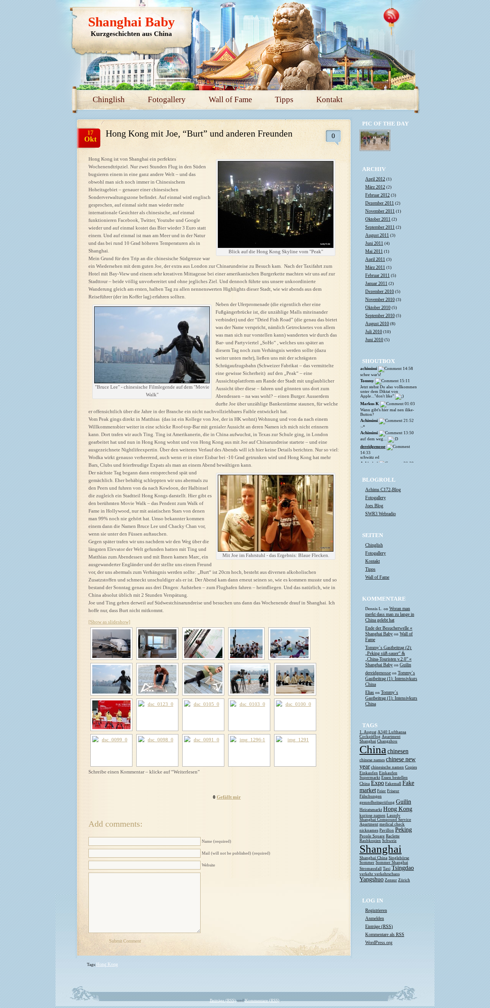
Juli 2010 (373, 331)
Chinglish (109, 99)
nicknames (368, 830)
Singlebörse (399, 858)
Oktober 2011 (377, 219)
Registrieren (376, 910)
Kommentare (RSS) (262, 1000)
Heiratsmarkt (370, 810)
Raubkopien (370, 841)
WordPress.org (378, 942)
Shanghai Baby (131, 22)
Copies (411, 767)
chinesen (397, 751)
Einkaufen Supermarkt (378, 775)
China (372, 749)
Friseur (393, 791)
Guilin (405, 665)
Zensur (391, 880)
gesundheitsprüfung (377, 802)
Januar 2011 (376, 283)
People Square (372, 836)
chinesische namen (387, 767)
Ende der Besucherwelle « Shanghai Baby (388, 631)
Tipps (284, 99)
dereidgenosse (372, 446)
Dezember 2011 (379, 203)
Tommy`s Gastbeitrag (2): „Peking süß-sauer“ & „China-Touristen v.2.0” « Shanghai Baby (388, 656)
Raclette (393, 836)
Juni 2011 (374, 243)
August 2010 (377, 323)
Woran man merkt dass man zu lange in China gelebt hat (389, 614)
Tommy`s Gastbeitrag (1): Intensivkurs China (391, 678)
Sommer (366, 862)
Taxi (386, 868)
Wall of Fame (230, 99)
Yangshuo (371, 879)
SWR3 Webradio (380, 513)
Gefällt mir (229, 797)
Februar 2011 (377, 275)
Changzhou (387, 741)
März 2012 (375, 187)
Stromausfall (370, 868)
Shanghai (380, 849)
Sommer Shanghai (392, 862)
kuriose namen (372, 815)
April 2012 (375, 179)
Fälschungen (370, 796)
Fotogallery (167, 99)
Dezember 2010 (379, 291)
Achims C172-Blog (383, 489)
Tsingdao (403, 868)
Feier (381, 791)
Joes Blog (374, 505)
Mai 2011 (374, 251)
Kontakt (329, 99)
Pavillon (386, 830)
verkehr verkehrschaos (379, 874)
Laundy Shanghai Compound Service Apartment (385, 819)
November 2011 (380, 211)
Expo (377, 783)
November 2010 (380, 299)
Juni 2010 (374, 339)
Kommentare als (384, 934)
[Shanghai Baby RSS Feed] (392, 15)
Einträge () (379, 926)
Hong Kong (107, 964)
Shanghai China (373, 858)
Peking (403, 829)
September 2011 (380, 227)
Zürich (404, 880)
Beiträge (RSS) (223, 1000)
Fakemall (393, 784)
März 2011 (375, 267)
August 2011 (377, 235)
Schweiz (389, 841)
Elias (369, 692)
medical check (392, 824)
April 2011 (375, 259)
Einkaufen (368, 773)
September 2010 (380, 315)
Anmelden (374, 918)
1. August (367, 732)
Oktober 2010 (377, 307)
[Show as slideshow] (109, 622)
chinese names (372, 760)
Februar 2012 (377, 195)
